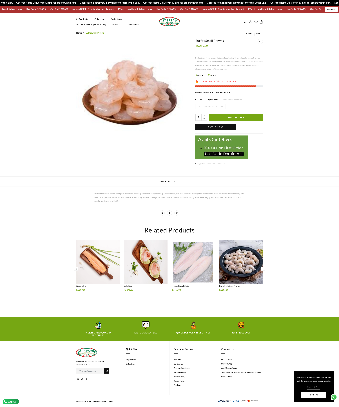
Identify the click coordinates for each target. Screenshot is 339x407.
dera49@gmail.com (229, 368)
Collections (116, 19)
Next (258, 34)
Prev (250, 34)
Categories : (200, 164)
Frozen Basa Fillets (180, 286)
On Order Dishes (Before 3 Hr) (91, 24)
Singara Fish (81, 286)
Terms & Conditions (182, 368)
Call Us (11, 401)
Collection (99, 19)
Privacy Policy (179, 376)
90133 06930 (226, 359)
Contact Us (133, 24)
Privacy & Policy (313, 387)
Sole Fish (128, 286)
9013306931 (226, 364)
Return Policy (179, 381)
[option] (98, 271)
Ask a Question (222, 92)
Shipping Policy (180, 372)
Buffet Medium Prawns (229, 286)
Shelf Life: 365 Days (232, 99)
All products (131, 359)
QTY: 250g (213, 99)
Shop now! (331, 9)
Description (167, 181)
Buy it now (215, 127)
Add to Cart (236, 117)
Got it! (314, 395)
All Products (82, 19)
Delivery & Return (204, 92)
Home (79, 32)
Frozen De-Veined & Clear (210, 106)
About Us (117, 24)
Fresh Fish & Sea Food (216, 164)
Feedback (178, 385)
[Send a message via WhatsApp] (334, 397)
